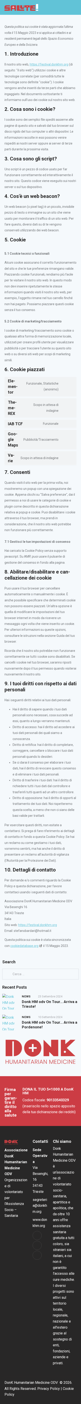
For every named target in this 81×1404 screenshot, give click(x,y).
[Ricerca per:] (40, 974)
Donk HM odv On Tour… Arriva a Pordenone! (49, 1024)
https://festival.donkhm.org (49, 64)
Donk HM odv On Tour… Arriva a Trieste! (49, 1004)
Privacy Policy (48, 1388)
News (26, 996)
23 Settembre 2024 (50, 996)
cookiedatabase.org (24, 946)
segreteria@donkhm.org (40, 1206)
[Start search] (65, 7)
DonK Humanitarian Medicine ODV (31, 1382)
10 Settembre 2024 (50, 1017)
